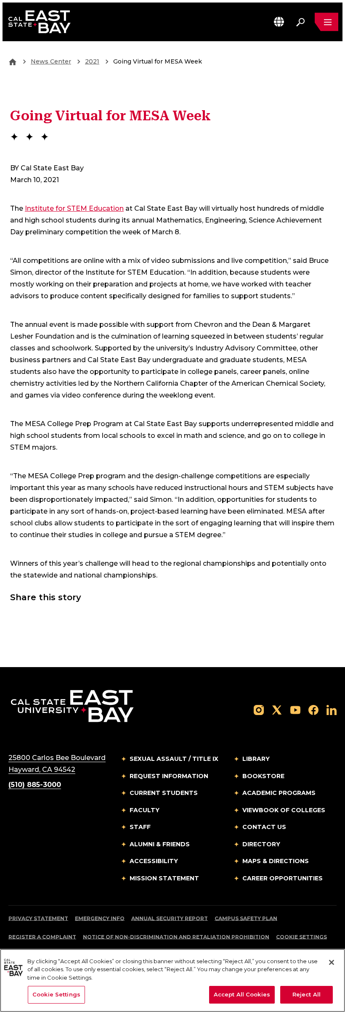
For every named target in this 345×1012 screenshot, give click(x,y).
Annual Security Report (169, 918)
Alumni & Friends (160, 844)
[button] (279, 21)
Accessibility (154, 861)
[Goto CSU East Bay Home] (12, 61)
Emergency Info (100, 918)
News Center (51, 61)
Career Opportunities (282, 878)
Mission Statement (164, 878)
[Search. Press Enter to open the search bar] (300, 22)
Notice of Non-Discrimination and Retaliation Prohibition (176, 937)
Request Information (169, 776)
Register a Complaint (42, 937)
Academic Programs (279, 793)
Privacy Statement (38, 918)
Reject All (306, 994)
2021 (92, 61)
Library (256, 759)
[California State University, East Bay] (72, 706)
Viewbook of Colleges (283, 810)
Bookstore (263, 776)
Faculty (144, 810)
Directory (261, 844)
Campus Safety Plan (246, 918)
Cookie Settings (301, 937)
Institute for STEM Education (74, 208)
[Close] (331, 962)
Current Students (164, 793)
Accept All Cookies (242, 994)
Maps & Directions (275, 861)
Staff (140, 827)
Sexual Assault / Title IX (174, 759)
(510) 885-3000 (34, 785)
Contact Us (264, 827)
